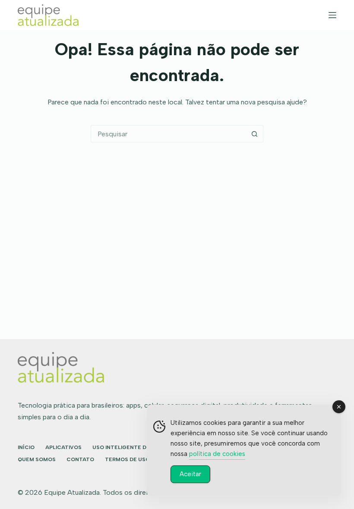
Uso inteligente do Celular (134, 447)
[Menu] (332, 15)
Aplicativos (63, 447)
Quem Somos (37, 459)
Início (26, 447)
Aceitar (190, 474)
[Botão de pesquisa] (254, 133)
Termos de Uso (127, 459)
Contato (80, 459)
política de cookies (217, 454)
